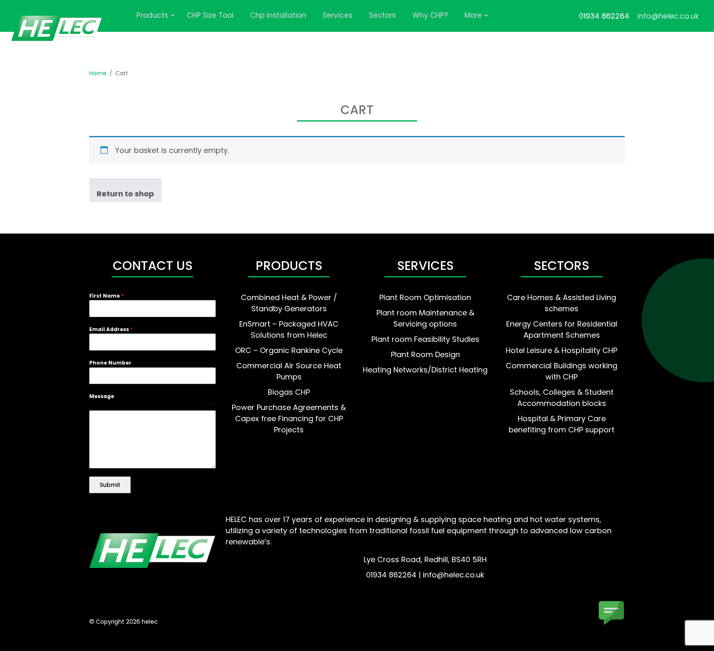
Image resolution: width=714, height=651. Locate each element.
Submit (110, 485)
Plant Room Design (425, 354)
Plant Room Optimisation (425, 297)
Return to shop (125, 193)
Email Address (111, 329)
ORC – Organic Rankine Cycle (289, 350)
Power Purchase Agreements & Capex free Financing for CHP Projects (289, 418)
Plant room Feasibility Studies (425, 339)
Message (101, 396)
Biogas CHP (289, 392)
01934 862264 (604, 16)
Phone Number (110, 362)
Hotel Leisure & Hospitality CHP (561, 350)
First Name (106, 295)
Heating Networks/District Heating (425, 370)
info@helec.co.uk (668, 16)
